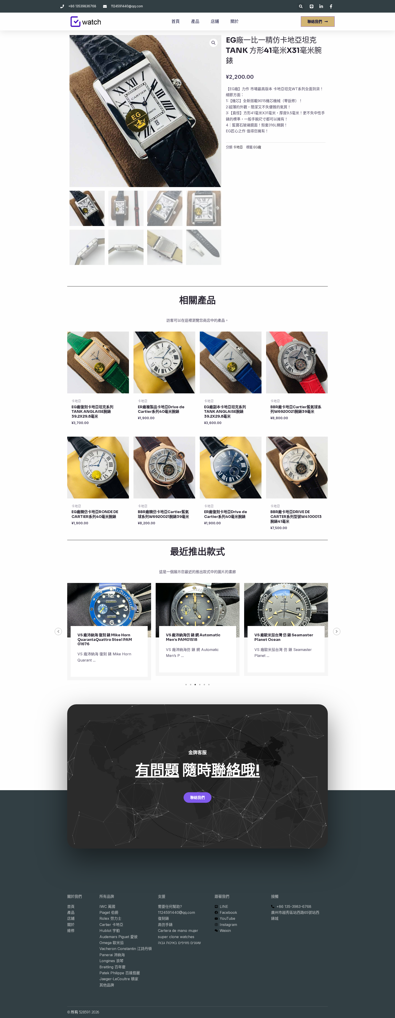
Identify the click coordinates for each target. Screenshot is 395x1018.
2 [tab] (190, 684)
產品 (195, 21)
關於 (234, 21)
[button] (300, 6)
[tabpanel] (109, 631)
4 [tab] (200, 684)
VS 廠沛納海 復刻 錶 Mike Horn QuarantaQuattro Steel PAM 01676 (104, 639)
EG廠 (257, 147)
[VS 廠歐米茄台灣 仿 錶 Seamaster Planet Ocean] (286, 610)
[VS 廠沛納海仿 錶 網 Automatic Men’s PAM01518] (198, 610)
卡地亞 (238, 147)
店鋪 (215, 21)
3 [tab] (195, 684)
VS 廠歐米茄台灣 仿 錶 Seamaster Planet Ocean (283, 637)
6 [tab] (209, 684)
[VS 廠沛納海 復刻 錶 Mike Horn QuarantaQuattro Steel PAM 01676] (109, 610)
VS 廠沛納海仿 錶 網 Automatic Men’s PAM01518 (193, 637)
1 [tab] (186, 684)
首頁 (175, 21)
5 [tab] (204, 684)
